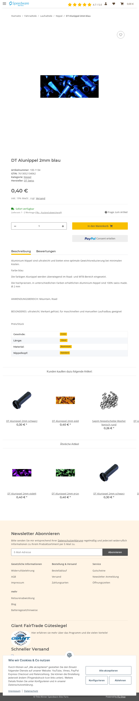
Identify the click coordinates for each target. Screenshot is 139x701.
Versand (40, 198)
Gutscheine (99, 570)
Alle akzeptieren (108, 670)
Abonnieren (115, 552)
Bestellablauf (59, 570)
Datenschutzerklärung (70, 540)
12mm (63, 340)
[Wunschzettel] (114, 3)
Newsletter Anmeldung (106, 576)
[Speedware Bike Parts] (19, 4)
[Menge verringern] (15, 226)
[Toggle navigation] (4, 2)
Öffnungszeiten (101, 582)
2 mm (63, 334)
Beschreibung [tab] (21, 251)
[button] (106, 3)
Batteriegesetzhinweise (24, 610)
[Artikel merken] (120, 34)
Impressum (17, 582)
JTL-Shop (121, 696)
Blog (13, 604)
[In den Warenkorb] (14, 26)
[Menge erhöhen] (63, 226)
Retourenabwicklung (23, 598)
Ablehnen (120, 680)
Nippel (27, 177)
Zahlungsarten (60, 582)
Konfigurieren (97, 680)
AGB (13, 576)
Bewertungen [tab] (46, 251)
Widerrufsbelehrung (22, 570)
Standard (65, 353)
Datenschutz (31, 691)
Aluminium (66, 346)
